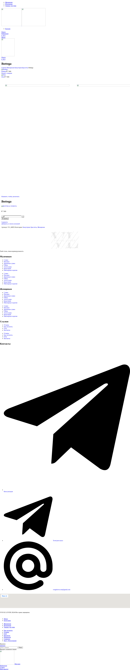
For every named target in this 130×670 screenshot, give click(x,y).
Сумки (6, 260)
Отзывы (6, 325)
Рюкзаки (6, 262)
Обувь (6, 265)
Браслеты (25, 68)
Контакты (7, 330)
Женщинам (11, 68)
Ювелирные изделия (10, 270)
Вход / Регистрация (10, 640)
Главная (4, 68)
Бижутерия (18, 68)
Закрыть (2, 645)
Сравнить (7, 639)
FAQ (5, 328)
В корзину (5, 218)
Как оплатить (8, 326)
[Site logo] (11, 25)
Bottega (3, 71)
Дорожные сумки (9, 263)
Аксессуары (8, 267)
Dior (3, 77)
